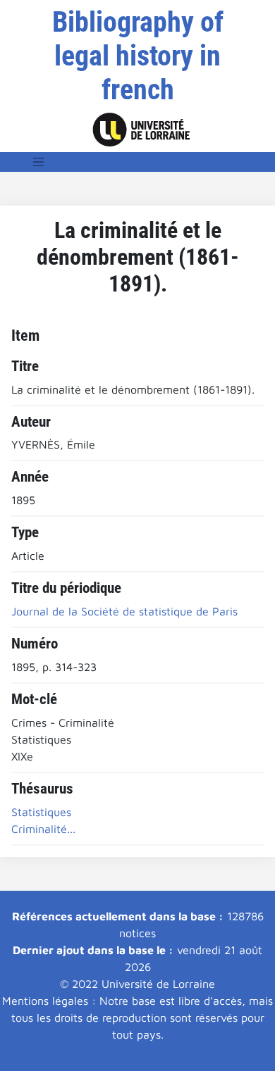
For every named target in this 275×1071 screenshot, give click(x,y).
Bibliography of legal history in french (138, 56)
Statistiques (41, 812)
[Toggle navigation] (38, 162)
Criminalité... (43, 828)
